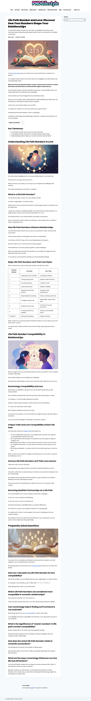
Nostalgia (24, 10)
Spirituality (33, 10)
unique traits (27, 431)
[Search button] (84, 20)
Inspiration (42, 10)
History (17, 10)
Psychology (67, 10)
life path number (16, 73)
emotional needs (36, 566)
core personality (30, 613)
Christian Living (52, 10)
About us (77, 10)
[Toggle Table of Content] (21, 123)
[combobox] (73, 20)
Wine (60, 10)
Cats (11, 10)
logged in (32, 688)
